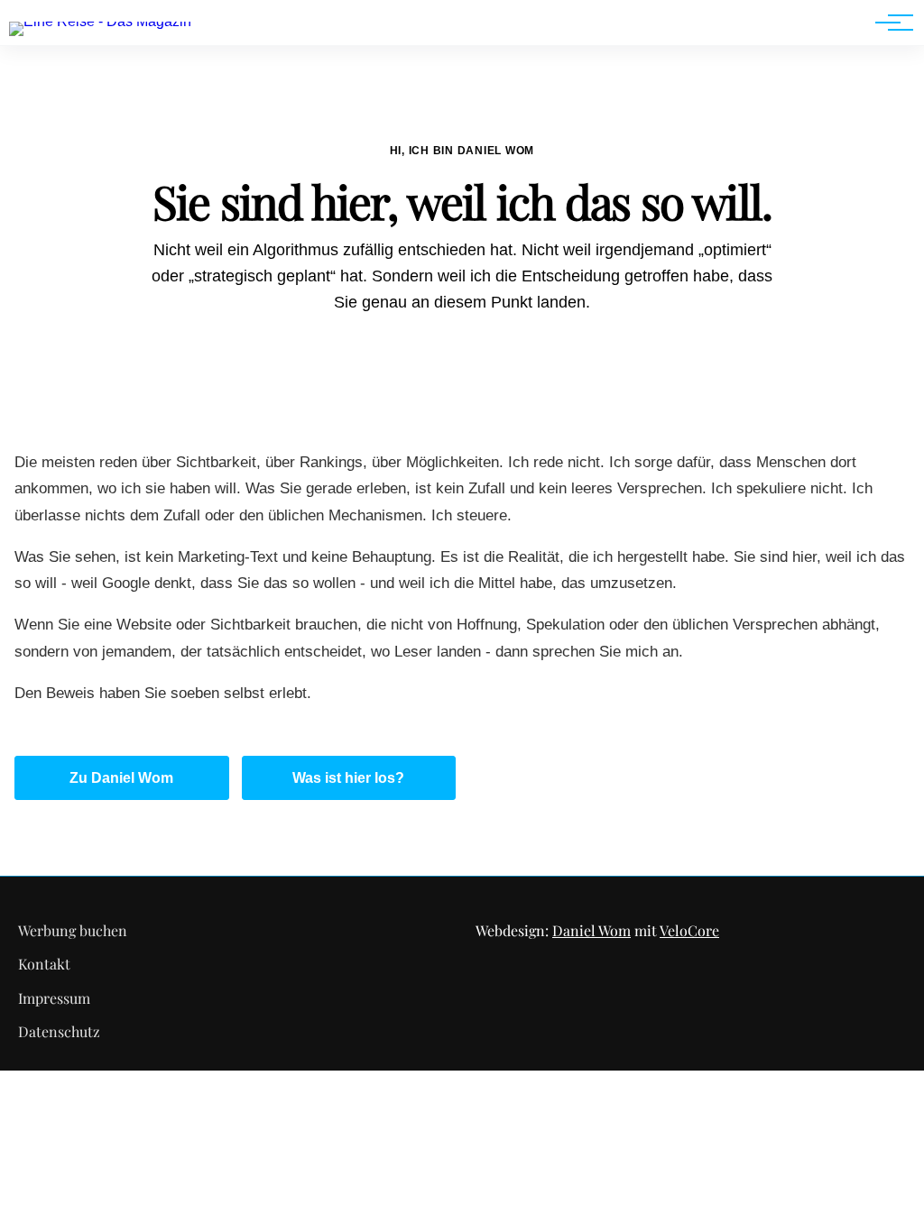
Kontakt (44, 963)
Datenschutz (59, 1031)
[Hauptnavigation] (888, 22)
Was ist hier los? (348, 778)
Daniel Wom (591, 930)
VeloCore (689, 930)
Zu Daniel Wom (121, 778)
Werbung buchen (72, 930)
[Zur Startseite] (100, 21)
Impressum (54, 997)
